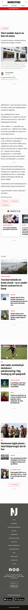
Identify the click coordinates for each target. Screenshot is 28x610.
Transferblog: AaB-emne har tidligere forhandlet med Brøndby (18, 385)
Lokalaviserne (14, 556)
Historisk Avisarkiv (14, 549)
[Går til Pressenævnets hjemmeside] (14, 585)
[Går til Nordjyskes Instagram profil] (14, 569)
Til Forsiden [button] (14, 484)
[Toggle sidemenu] (25, 2)
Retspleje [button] (14, 201)
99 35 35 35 (15, 578)
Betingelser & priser (14, 538)
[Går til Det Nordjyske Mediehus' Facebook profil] (10, 569)
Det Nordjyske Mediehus (16, 575)
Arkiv (14, 552)
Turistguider (14, 560)
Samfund (5, 5)
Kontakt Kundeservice (14, 545)
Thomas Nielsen (9, 72)
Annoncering (14, 534)
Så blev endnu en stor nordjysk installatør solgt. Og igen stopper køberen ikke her (19, 316)
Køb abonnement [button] (14, 8)
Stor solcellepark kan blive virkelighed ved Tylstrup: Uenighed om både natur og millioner (19, 461)
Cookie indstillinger (14, 607)
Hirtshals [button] (5, 205)
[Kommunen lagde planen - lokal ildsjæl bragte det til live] (14, 430)
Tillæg (14, 563)
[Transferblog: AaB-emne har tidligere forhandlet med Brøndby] (5, 383)
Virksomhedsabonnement (14, 527)
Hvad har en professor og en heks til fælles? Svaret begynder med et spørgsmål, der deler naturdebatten (18, 399)
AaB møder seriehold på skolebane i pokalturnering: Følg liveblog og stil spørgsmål (13, 369)
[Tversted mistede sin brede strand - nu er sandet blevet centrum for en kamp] (14, 266)
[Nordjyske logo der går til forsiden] (14, 2)
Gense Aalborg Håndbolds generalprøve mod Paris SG (10, 228)
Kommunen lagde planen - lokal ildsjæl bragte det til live (13, 446)
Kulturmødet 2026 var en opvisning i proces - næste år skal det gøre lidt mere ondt (19, 475)
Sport (23, 5)
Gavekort (14, 531)
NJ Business (14, 523)
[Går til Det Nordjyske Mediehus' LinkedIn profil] (17, 569)
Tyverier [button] (5, 28)
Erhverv (14, 5)
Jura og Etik (14, 541)
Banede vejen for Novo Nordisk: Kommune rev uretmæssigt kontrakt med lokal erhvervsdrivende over (19, 301)
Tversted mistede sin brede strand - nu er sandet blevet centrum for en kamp (14, 284)
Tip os (14, 520)
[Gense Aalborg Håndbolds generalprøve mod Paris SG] (11, 219)
